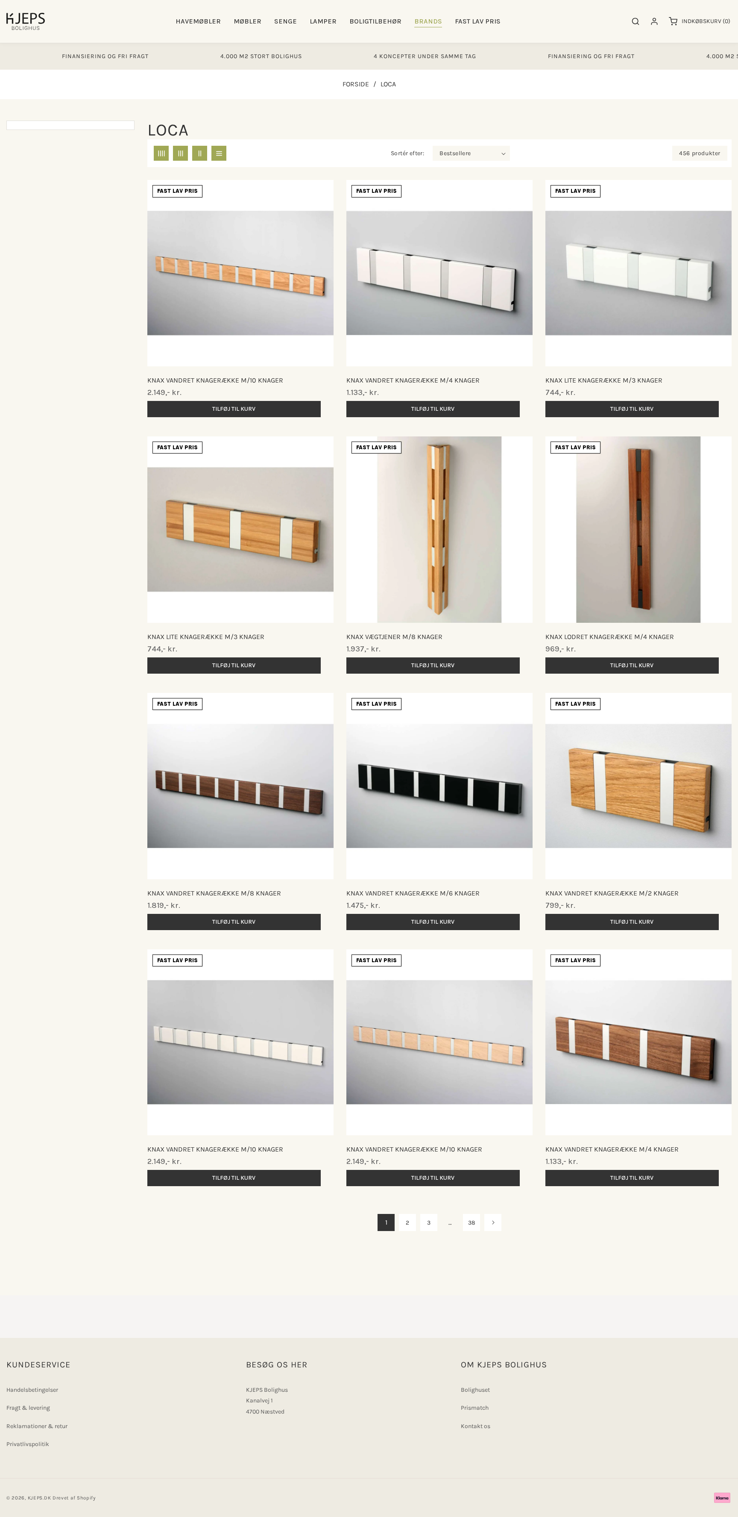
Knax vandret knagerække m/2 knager (612, 893)
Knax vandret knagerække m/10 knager (215, 380)
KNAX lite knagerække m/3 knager (603, 380)
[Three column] (180, 153)
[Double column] (199, 153)
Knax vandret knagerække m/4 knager (413, 380)
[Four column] (161, 153)
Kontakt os (475, 1426)
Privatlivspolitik (27, 1444)
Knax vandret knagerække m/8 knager (214, 893)
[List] (218, 153)
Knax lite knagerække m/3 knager (205, 637)
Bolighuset (475, 1389)
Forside (356, 84)
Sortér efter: (407, 153)
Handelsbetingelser (32, 1389)
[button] (198, 21)
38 (471, 1222)
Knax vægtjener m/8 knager (394, 637)
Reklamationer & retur (36, 1426)
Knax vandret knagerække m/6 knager (413, 893)
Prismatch (475, 1407)
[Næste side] (492, 1222)
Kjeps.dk (39, 1498)
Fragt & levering (28, 1407)
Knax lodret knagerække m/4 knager (609, 637)
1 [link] (386, 1222)
